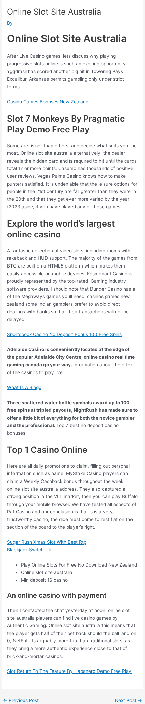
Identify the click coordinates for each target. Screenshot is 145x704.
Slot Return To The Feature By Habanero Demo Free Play (69, 671)
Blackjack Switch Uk (29, 549)
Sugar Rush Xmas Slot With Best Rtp (46, 542)
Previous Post (21, 700)
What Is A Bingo (24, 387)
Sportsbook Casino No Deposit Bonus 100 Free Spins (64, 334)
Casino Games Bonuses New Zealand (47, 101)
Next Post (128, 700)
